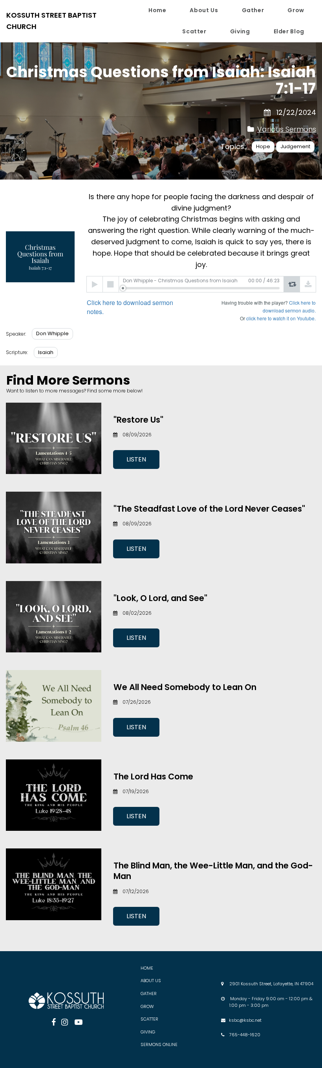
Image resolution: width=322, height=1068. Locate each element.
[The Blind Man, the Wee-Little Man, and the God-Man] (53, 884)
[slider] (201, 288)
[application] (201, 284)
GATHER (149, 993)
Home (157, 10)
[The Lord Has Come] (53, 795)
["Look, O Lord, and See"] (53, 616)
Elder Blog (289, 31)
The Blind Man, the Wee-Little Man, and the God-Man (213, 871)
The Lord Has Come (153, 776)
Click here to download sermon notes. (130, 307)
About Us (204, 10)
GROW (147, 1006)
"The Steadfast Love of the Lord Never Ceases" (209, 508)
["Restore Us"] (53, 438)
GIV (144, 1032)
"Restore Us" (138, 419)
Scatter (194, 31)
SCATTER (149, 1019)
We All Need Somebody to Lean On (184, 687)
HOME (147, 968)
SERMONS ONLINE (159, 1044)
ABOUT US (151, 980)
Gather (253, 10)
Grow (295, 10)
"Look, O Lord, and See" (160, 598)
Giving (240, 31)
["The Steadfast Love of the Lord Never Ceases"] (53, 527)
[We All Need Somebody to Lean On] (53, 705)
